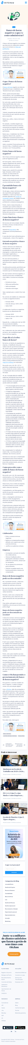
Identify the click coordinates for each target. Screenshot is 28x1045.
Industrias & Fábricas (20, 972)
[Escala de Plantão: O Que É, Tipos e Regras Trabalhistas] (14, 808)
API (2, 1005)
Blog (16, 1005)
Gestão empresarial (10, 905)
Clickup (3, 1020)
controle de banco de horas (10, 735)
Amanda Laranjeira (7, 774)
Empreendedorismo (10, 915)
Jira (2, 1010)
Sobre (16, 1002)
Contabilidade (8, 893)
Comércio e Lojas (20, 975)
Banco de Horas (9, 896)
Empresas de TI (19, 982)
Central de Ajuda (20, 1007)
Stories (17, 1010)
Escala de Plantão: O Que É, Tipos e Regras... (13, 818)
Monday (3, 1013)
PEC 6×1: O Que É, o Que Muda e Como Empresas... (13, 794)
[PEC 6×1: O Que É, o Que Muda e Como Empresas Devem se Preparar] (14, 784)
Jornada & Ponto (9, 884)
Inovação (7, 918)
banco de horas (7, 733)
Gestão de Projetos (10, 887)
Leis (6, 899)
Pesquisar (14, 872)
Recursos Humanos (10, 890)
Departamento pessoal (11, 912)
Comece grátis (14, 954)
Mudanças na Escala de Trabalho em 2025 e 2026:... (14, 770)
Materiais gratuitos (20, 1013)
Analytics (4, 993)
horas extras (21, 735)
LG (2, 1018)
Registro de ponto (6, 972)
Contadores (4, 1002)
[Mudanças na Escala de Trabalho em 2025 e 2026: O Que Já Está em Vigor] (14, 760)
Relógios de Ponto (6, 975)
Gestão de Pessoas (10, 902)
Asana (3, 1007)
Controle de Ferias (6, 982)
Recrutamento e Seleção (11, 909)
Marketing (7, 921)
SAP (2, 1015)
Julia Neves (9, 38)
